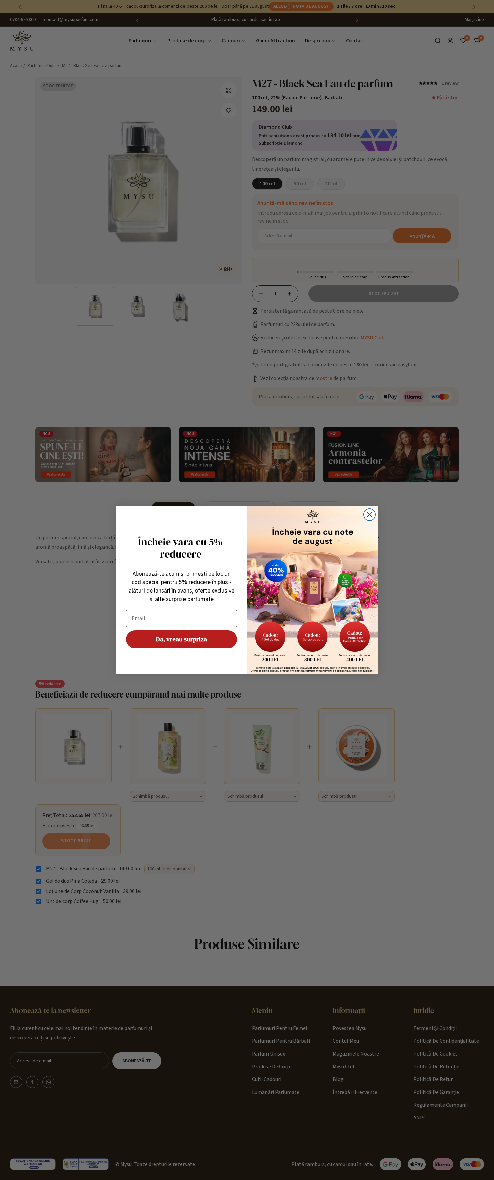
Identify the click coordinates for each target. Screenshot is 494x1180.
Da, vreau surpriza (181, 639)
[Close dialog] (369, 515)
